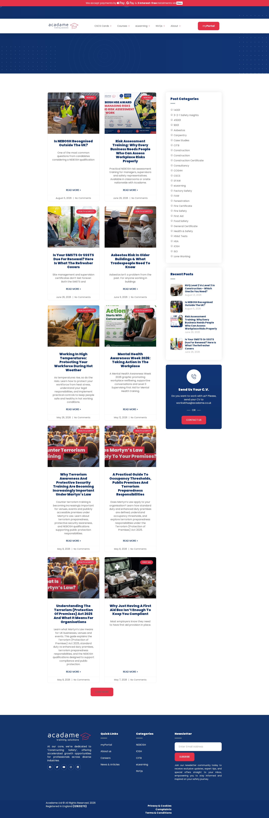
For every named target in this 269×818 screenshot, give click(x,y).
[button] (102, 692)
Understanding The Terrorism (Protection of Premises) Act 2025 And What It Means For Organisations (73, 614)
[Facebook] (50, 767)
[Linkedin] (78, 767)
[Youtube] (64, 767)
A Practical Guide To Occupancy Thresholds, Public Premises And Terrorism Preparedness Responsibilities (130, 484)
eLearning (141, 26)
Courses (122, 26)
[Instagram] (71, 767)
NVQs (159, 26)
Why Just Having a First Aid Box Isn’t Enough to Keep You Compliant (130, 610)
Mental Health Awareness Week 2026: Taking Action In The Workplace (130, 360)
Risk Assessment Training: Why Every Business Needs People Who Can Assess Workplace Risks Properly (130, 151)
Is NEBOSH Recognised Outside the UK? (73, 143)
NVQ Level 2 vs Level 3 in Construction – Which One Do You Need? (200, 288)
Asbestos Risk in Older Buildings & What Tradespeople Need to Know (130, 261)
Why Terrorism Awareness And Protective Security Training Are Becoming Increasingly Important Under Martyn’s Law (73, 484)
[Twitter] (57, 767)
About (174, 26)
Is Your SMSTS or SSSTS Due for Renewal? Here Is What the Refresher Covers (73, 261)
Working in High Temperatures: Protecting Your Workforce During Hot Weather (73, 362)
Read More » (73, 190)
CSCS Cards (101, 26)
